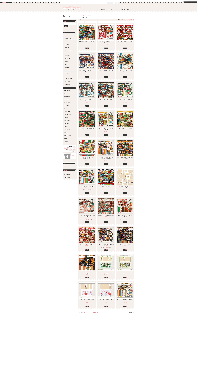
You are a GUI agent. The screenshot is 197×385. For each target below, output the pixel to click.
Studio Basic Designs (67, 129)
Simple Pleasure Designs (68, 127)
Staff (128, 9)
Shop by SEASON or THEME (69, 52)
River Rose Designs (67, 124)
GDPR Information (67, 177)
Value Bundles (67, 44)
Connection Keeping (67, 102)
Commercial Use (67, 47)
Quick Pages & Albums (68, 69)
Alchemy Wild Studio (67, 90)
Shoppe (103, 9)
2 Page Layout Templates (69, 78)
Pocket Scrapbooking (68, 73)
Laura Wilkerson (66, 115)
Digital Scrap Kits (67, 55)
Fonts (66, 64)
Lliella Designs (66, 118)
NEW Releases (67, 35)
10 (95, 21)
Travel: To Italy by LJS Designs (87, 128)
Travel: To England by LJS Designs (106, 70)
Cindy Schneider (66, 99)
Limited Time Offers (68, 38)
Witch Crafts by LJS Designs (125, 244)
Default (128, 19)
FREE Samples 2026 (68, 84)
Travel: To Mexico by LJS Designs (125, 128)
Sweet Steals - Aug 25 (68, 39)
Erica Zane (65, 108)
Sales (130, 19)
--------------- (67, 36)
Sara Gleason (66, 126)
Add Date (132, 19)
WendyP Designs (66, 142)
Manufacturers (84, 15)
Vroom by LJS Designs (106, 186)
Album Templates (67, 79)
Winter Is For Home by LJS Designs (106, 215)
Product (122, 19)
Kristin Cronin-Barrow (67, 114)
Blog (117, 9)
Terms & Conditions (67, 174)
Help (133, 9)
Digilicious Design (66, 105)
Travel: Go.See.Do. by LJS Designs (86, 41)
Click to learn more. (113, 1)
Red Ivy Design (66, 123)
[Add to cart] (86, 48)
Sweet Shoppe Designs (67, 135)
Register (192, 2)
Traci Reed (65, 138)
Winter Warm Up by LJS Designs (86, 244)
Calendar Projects (67, 67)
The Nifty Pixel (66, 136)
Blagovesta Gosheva (67, 96)
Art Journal (66, 72)
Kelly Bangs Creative (67, 111)
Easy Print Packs (67, 58)
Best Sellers (67, 42)
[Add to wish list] (88, 48)
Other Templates (67, 81)
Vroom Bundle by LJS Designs (87, 186)
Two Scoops (66, 141)
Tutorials (123, 9)
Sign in (188, 2)
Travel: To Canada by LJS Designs (125, 41)
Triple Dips (65, 139)
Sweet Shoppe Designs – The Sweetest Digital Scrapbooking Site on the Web (73, 8)
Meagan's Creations (67, 120)
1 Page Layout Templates (69, 76)
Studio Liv (65, 132)
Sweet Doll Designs (67, 133)
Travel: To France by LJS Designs (105, 99)
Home (79, 15)
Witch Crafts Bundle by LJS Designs (106, 244)
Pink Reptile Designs (67, 121)
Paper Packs (67, 59)
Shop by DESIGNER (68, 50)
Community (111, 9)
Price (124, 19)
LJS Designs (66, 117)
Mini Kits (66, 56)
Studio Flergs (66, 130)
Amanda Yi (65, 93)
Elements (66, 61)
